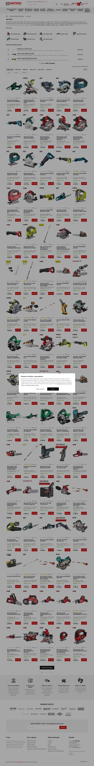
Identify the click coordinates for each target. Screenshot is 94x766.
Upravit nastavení (40, 389)
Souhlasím (53, 389)
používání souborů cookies (32, 385)
